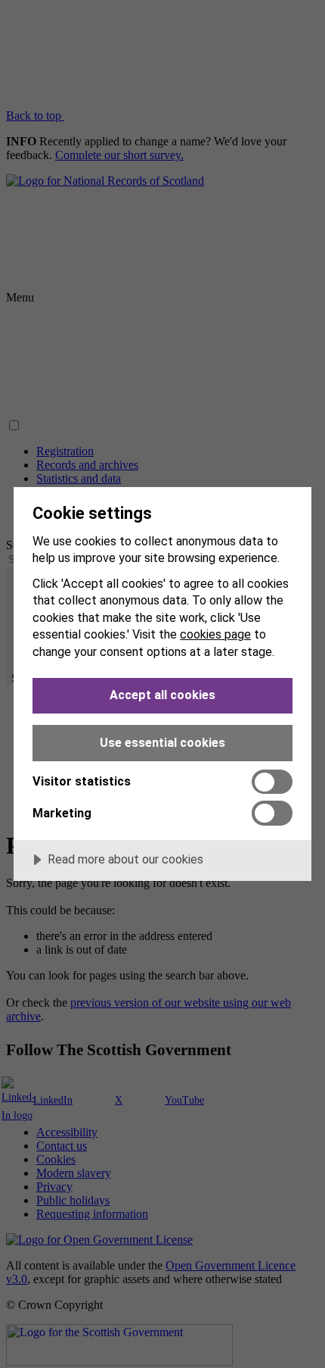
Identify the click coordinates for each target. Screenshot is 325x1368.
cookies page (215, 634)
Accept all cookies (162, 695)
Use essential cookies (162, 743)
